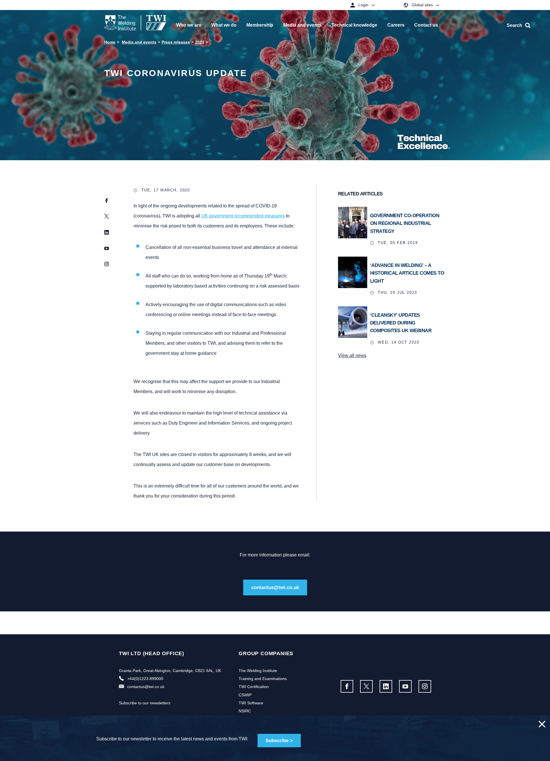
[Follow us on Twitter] (366, 686)
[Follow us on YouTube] (405, 686)
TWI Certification (254, 686)
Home (109, 42)
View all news (352, 355)
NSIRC (245, 711)
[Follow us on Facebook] (347, 686)
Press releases (176, 42)
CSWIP (245, 695)
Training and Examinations (263, 678)
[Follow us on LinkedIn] (386, 686)
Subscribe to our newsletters (144, 703)
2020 (199, 42)
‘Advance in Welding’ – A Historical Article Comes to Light (407, 273)
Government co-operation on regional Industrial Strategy (404, 223)
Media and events (139, 42)
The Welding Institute (258, 670)
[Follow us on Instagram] (425, 686)
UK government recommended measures (243, 215)
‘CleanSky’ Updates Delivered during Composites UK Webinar (401, 322)
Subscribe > (279, 740)
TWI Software (251, 703)
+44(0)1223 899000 (145, 678)
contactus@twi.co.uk (275, 587)
